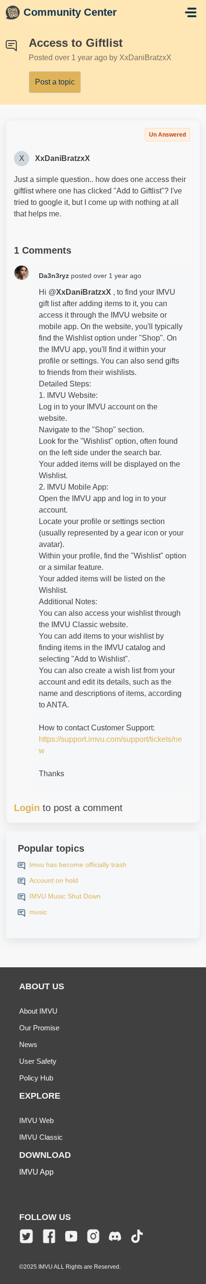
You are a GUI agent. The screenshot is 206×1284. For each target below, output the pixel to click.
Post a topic (55, 82)
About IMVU (38, 1011)
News (28, 1044)
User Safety (38, 1061)
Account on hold (53, 880)
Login (27, 807)
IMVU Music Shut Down (65, 896)
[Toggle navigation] (190, 12)
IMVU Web (36, 1120)
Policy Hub (36, 1078)
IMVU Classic (41, 1137)
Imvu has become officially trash (77, 864)
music (38, 912)
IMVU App (36, 1172)
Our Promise (39, 1028)
